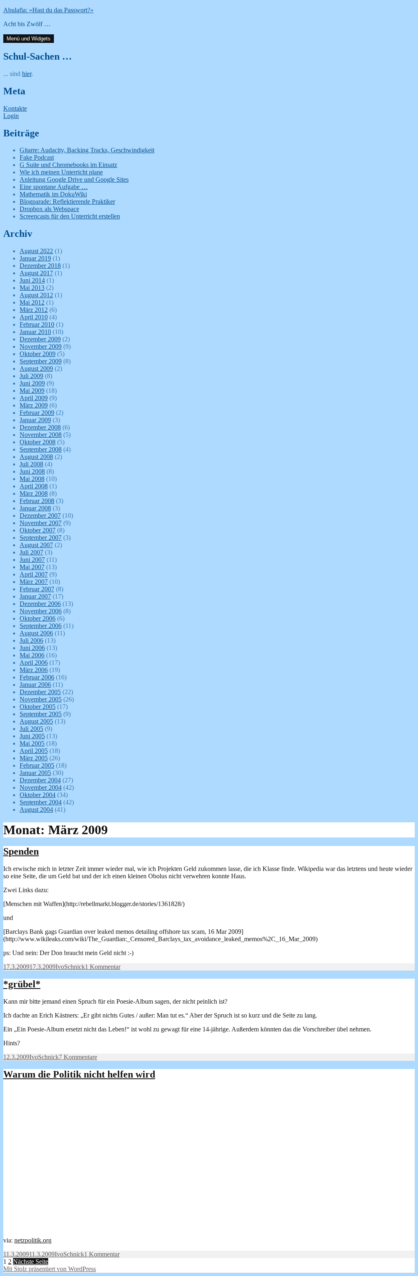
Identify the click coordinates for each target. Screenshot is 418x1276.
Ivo (60, 966)
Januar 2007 (35, 596)
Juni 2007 (32, 559)
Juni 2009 (32, 383)
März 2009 (34, 405)
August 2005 (36, 721)
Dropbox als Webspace (49, 208)
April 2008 (34, 486)
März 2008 (34, 493)
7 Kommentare (78, 1056)
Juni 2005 (32, 736)
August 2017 (36, 272)
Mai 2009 (32, 390)
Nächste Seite (30, 1261)
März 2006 (34, 669)
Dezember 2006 (40, 603)
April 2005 (34, 750)
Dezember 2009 (40, 339)
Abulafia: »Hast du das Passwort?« (48, 10)
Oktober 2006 (38, 618)
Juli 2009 (31, 375)
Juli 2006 (31, 640)
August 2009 (36, 368)
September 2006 (41, 625)
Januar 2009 (35, 419)
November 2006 (41, 611)
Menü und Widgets (29, 39)
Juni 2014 (32, 280)
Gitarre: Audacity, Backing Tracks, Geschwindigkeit (87, 150)
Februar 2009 (37, 412)
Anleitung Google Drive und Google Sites (74, 179)
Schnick (74, 966)
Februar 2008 (37, 500)
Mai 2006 (32, 655)
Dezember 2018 (40, 265)
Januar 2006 (35, 684)
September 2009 (41, 361)
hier (26, 73)
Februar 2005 (37, 765)
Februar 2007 (37, 589)
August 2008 (36, 456)
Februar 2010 (37, 324)
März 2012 (34, 309)
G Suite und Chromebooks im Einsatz (68, 164)
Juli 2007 (31, 552)
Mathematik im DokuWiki (53, 194)
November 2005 (41, 699)
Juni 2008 (32, 471)
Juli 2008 (31, 464)
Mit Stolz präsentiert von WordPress (49, 1268)
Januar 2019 (35, 258)
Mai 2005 (32, 743)
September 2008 (41, 449)
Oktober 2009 (38, 353)
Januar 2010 (35, 331)
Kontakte (15, 108)
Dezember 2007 (40, 515)
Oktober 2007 (38, 530)
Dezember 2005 (40, 691)
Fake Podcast (37, 157)
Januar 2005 (35, 772)
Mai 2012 (32, 302)
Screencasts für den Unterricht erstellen (70, 216)
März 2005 (34, 758)
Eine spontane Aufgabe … (54, 186)
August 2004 (36, 809)
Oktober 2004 (38, 794)
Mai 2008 (32, 478)
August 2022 (36, 250)
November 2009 (41, 346)
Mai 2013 (32, 287)
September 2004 (41, 802)
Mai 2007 (32, 566)
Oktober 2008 (38, 442)
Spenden (21, 851)
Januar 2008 (35, 508)
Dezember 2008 (40, 427)
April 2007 (34, 574)
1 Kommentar (102, 966)
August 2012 (36, 295)
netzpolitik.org (32, 1240)
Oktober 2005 (38, 706)
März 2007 (34, 581)
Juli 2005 (31, 728)
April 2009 (34, 397)
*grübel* (21, 984)
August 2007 (36, 544)
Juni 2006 (32, 647)
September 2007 (41, 537)
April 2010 (34, 317)
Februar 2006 (37, 677)
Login (11, 115)
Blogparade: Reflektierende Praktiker (67, 201)
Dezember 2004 (40, 780)
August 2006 (36, 633)
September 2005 (41, 713)
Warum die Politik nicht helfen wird (79, 1074)
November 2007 (41, 522)
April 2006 (34, 662)
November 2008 (41, 434)
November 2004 (41, 787)
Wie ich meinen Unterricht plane (61, 172)
